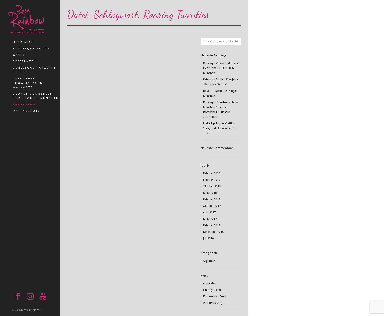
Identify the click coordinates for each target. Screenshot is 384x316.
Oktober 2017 (212, 206)
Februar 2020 (211, 173)
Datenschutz (27, 111)
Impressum (24, 104)
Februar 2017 (211, 225)
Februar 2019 (211, 180)
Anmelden (209, 283)
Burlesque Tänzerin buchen (34, 70)
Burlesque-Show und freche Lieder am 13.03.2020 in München (221, 68)
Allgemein (209, 261)
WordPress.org (212, 303)
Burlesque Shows (31, 48)
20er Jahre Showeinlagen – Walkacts (30, 83)
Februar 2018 (211, 199)
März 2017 (210, 219)
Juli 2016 (208, 238)
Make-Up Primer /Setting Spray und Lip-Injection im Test (220, 128)
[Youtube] (42, 296)
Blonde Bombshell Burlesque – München (36, 96)
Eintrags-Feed (212, 290)
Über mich (23, 42)
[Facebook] (17, 296)
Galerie (21, 55)
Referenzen (25, 61)
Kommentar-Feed (214, 296)
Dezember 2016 (213, 232)
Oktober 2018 (212, 186)
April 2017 (209, 212)
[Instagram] (30, 296)
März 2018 (210, 193)
